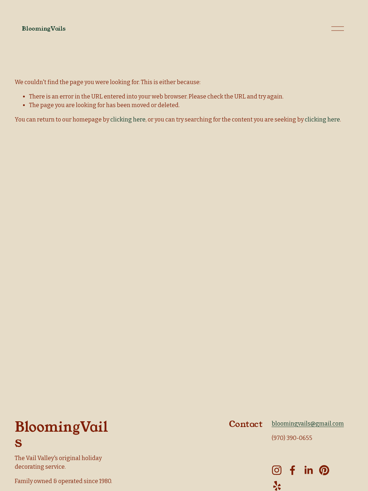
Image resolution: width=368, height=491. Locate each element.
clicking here (128, 119)
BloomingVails (43, 28)
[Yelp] (277, 486)
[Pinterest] (324, 470)
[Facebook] (293, 470)
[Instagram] (277, 470)
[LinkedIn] (308, 470)
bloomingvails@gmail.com (308, 423)
